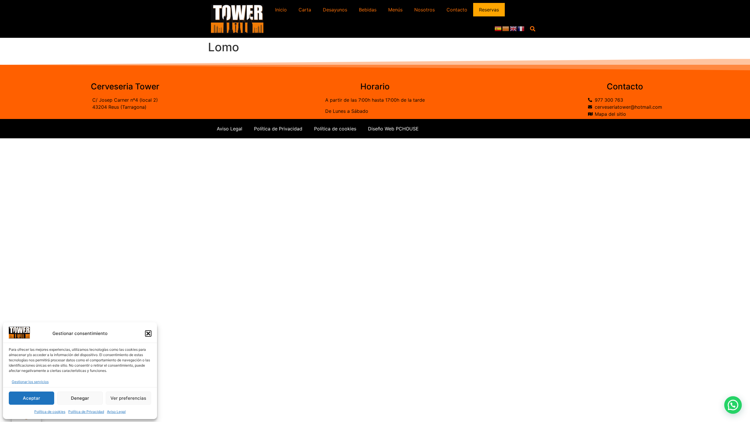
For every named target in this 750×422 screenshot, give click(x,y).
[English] (513, 28)
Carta (305, 10)
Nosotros (424, 10)
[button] (148, 333)
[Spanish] (498, 28)
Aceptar (31, 398)
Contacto (456, 10)
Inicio (281, 10)
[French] (521, 28)
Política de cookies (49, 411)
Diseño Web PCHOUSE (393, 129)
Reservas (489, 10)
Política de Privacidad (86, 411)
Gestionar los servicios (30, 382)
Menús (395, 10)
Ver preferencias (128, 398)
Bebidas (367, 10)
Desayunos (335, 10)
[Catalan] (506, 28)
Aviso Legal (116, 411)
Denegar (80, 398)
